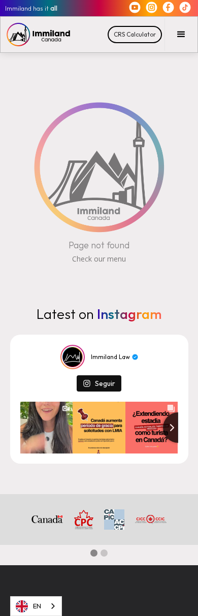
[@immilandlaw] (72, 357)
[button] (180, 34)
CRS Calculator (135, 34)
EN (37, 606)
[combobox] (36, 606)
